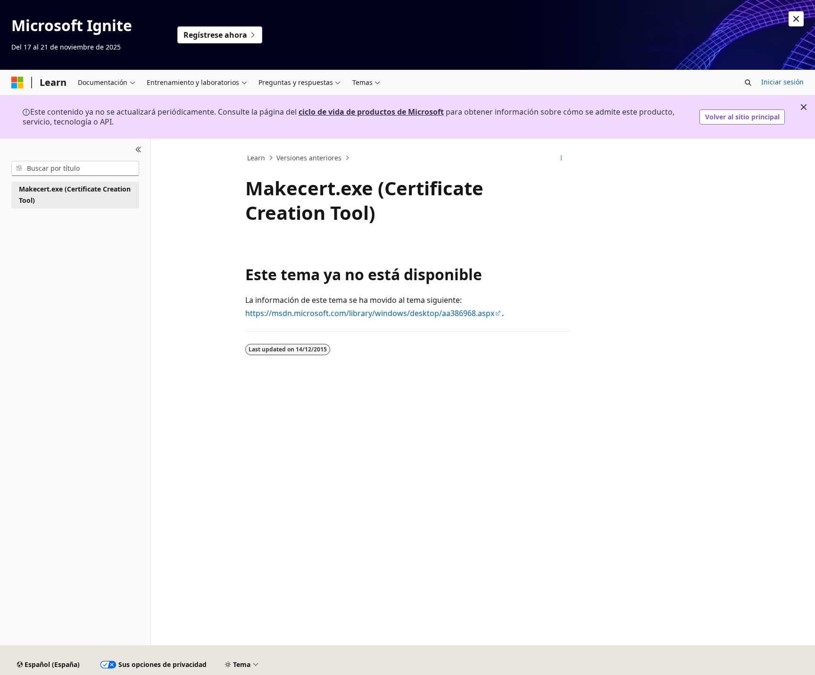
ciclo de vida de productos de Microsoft (371, 112)
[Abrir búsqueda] (748, 82)
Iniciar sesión (782, 81)
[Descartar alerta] (796, 18)
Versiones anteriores (308, 157)
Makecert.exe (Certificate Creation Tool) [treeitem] (75, 194)
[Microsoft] (17, 82)
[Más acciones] (561, 158)
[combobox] (75, 168)
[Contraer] (138, 150)
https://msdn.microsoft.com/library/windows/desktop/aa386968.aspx (369, 313)
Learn (256, 157)
